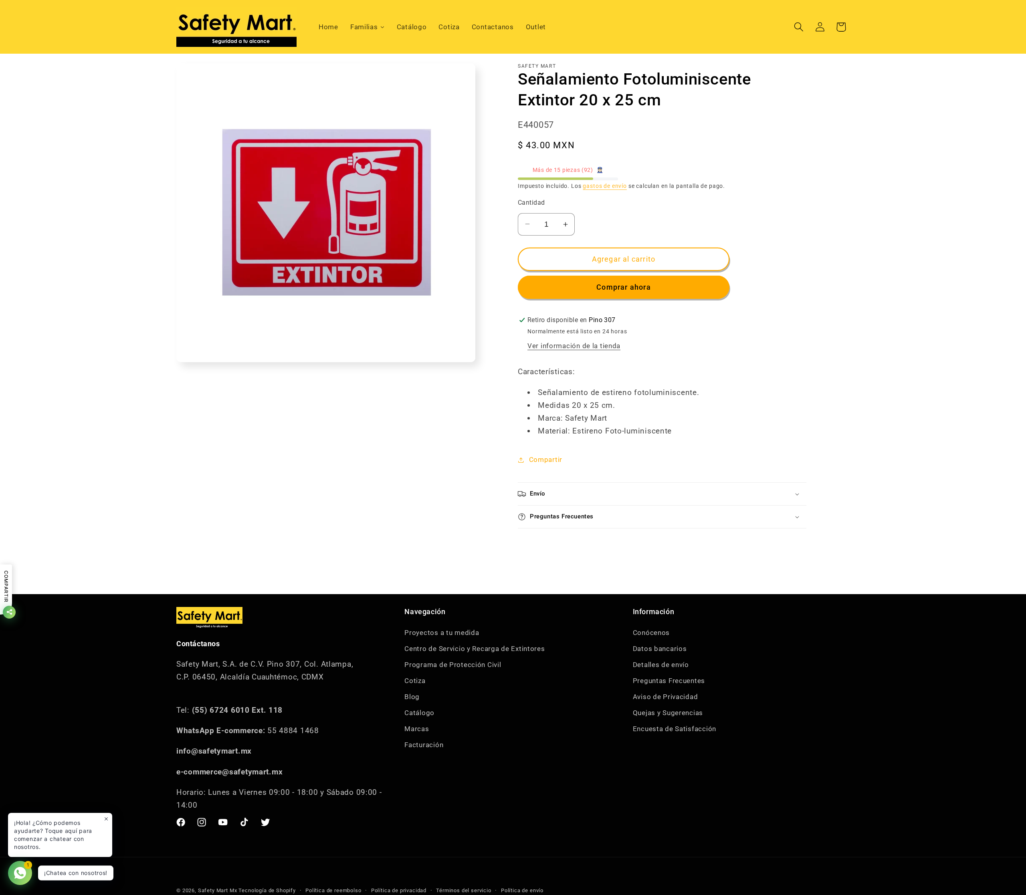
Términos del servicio (463, 890)
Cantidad (531, 202)
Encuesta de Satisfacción (674, 729)
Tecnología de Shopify (267, 890)
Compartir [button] (545, 460)
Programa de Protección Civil (452, 665)
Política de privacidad (398, 890)
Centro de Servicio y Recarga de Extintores (474, 649)
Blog (412, 697)
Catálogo (419, 713)
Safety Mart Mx (217, 890)
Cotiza (414, 681)
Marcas (416, 729)
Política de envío (522, 890)
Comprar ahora (623, 287)
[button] (798, 27)
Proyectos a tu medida (441, 633)
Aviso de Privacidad (665, 697)
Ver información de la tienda (573, 346)
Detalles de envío (661, 665)
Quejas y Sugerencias (668, 713)
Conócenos (651, 633)
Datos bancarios (660, 649)
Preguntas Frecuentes (669, 681)
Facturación (423, 745)
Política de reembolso (333, 890)
